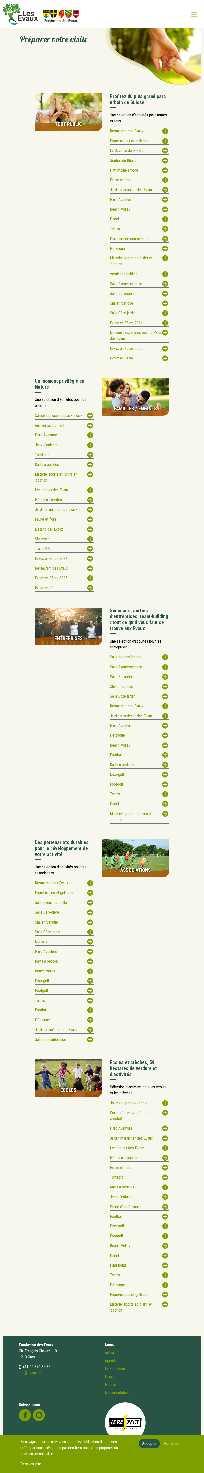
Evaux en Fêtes (122, 358)
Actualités (112, 1352)
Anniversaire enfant (49, 425)
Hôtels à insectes (48, 499)
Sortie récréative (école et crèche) (131, 1115)
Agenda (111, 1360)
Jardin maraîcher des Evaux (131, 189)
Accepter (149, 1443)
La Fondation (115, 1368)
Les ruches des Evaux (52, 490)
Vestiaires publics (123, 274)
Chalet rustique (121, 303)
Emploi (110, 1376)
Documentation (117, 1392)
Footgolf (116, 784)
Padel (114, 219)
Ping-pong (118, 1265)
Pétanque (117, 248)
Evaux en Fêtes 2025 (126, 348)
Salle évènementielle (126, 283)
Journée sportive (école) (129, 1103)
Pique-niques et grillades (129, 141)
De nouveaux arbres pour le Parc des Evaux (135, 335)
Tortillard (42, 454)
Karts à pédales (47, 464)
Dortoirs (41, 941)
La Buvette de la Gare (127, 150)
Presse (110, 1384)
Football (116, 755)
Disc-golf (117, 774)
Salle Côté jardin (122, 313)
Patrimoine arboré (124, 170)
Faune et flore (121, 180)
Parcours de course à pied (130, 238)
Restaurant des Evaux (126, 131)
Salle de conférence (125, 657)
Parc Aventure (121, 199)
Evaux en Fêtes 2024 (126, 323)
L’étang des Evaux (49, 529)
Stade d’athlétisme (124, 1206)
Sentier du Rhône (123, 160)
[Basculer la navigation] (194, 14)
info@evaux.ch (30, 1372)
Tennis (115, 228)
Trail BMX (42, 548)
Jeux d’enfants (46, 445)
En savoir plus (31, 1464)
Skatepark (43, 539)
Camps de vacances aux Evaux (58, 415)
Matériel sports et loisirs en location (131, 261)
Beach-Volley (120, 209)
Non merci (172, 1443)
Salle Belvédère (122, 293)
